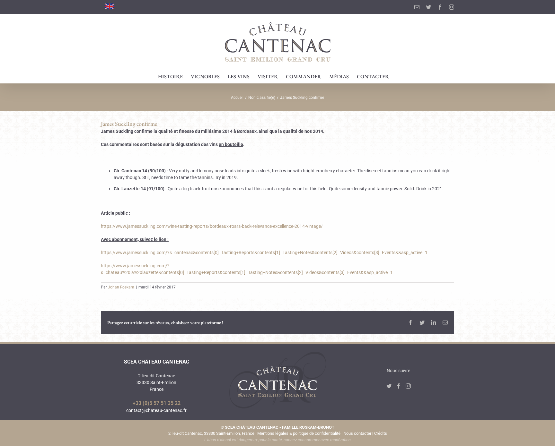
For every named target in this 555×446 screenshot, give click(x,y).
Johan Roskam (121, 287)
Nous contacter (357, 433)
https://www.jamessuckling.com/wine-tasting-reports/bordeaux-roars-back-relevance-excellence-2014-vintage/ (212, 226)
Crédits (380, 433)
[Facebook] (398, 386)
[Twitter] (389, 386)
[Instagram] (408, 386)
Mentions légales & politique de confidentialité (298, 433)
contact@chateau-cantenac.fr (156, 410)
